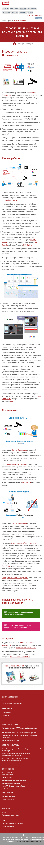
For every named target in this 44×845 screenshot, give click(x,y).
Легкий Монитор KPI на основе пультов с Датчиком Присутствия (19, 736)
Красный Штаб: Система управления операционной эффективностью (19, 774)
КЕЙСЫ (30, 12)
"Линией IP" (23, 643)
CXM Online (6, 715)
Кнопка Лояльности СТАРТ (26, 648)
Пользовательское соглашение (12, 824)
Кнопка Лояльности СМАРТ (11, 740)
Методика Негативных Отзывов (14, 464)
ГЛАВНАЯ (6, 9)
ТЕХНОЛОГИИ (32, 9)
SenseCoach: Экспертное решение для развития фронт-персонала (15, 759)
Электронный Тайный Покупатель (15, 578)
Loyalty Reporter (7, 712)
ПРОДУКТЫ (6, 12)
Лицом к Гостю (7, 777)
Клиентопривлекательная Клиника (14, 780)
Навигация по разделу (24, 44)
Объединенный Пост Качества (12, 704)
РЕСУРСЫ (14, 12)
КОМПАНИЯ (14, 9)
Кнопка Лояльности (9, 200)
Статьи (4, 821)
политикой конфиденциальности (29, 841)
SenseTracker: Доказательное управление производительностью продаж (16, 754)
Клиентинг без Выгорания (11, 783)
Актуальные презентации (10, 815)
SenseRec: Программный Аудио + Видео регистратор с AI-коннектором (21, 750)
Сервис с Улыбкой (8, 799)
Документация (7, 818)
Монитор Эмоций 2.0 (9, 797)
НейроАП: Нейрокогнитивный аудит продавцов (14, 787)
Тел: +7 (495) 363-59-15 (34, 15)
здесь (12, 401)
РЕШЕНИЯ (23, 9)
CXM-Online (27, 245)
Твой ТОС (5, 701)
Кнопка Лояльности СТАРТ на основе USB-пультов (19, 733)
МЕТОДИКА (23, 12)
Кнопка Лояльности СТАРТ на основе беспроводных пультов (19, 729)
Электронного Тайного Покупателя (24, 543)
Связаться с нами (8, 826)
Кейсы (4, 812)
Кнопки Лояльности (19, 450)
